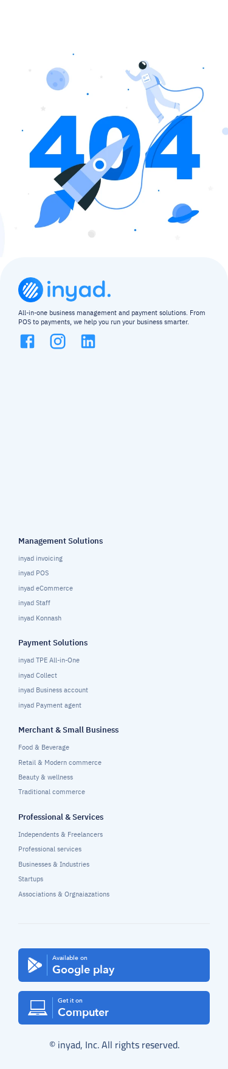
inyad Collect (37, 675)
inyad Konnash (39, 618)
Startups (30, 879)
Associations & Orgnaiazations (63, 894)
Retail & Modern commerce (60, 763)
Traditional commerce (51, 792)
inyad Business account (53, 690)
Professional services (49, 849)
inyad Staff (34, 603)
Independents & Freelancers (60, 834)
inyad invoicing (40, 558)
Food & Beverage (43, 747)
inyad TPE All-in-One (49, 660)
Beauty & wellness (45, 777)
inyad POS (33, 573)
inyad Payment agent (49, 705)
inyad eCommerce (45, 588)
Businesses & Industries (53, 864)
